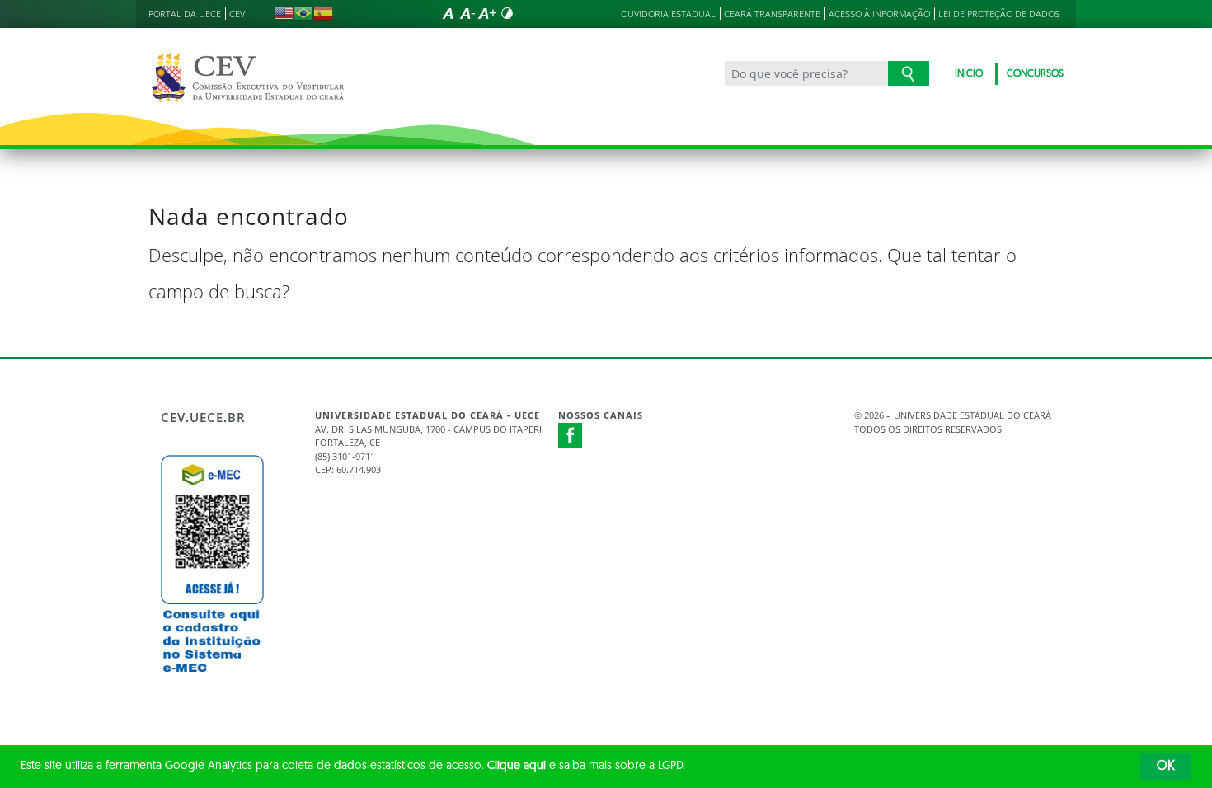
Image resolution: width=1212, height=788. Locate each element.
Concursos (1035, 74)
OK (1166, 766)
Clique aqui (516, 766)
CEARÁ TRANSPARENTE (772, 13)
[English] (284, 13)
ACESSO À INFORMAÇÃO (879, 13)
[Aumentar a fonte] (487, 13)
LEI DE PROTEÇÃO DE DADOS (998, 13)
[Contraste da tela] (507, 13)
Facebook (570, 435)
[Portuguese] (303, 13)
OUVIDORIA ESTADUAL (668, 13)
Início (969, 74)
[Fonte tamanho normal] (448, 13)
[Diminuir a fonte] (467, 13)
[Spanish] (323, 13)
